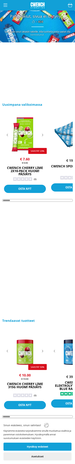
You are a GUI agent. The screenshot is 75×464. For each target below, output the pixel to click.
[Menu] (5, 6)
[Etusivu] (33, 21)
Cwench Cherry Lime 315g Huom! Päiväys (25, 385)
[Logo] (37, 5)
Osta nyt (24, 189)
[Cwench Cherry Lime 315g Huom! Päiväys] (25, 350)
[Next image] (42, 134)
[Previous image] (7, 134)
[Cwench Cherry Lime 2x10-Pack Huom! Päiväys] (25, 134)
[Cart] (70, 5)
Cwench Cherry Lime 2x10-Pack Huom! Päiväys (25, 171)
